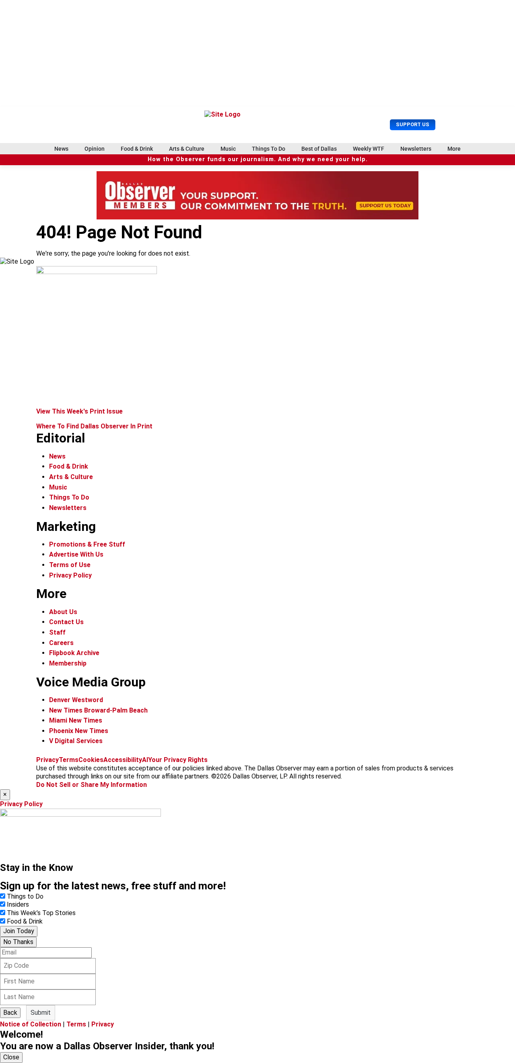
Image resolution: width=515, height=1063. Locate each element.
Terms (68, 760)
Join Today (18, 931)
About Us (63, 612)
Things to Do (25, 896)
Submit (41, 1012)
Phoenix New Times (78, 731)
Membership (68, 663)
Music (228, 148)
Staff (57, 632)
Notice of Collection (30, 1024)
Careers (61, 643)
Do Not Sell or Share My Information (91, 785)
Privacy (47, 760)
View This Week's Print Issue (79, 411)
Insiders (18, 904)
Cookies (90, 760)
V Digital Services (76, 741)
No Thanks (18, 942)
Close (11, 1057)
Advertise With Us (76, 554)
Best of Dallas (319, 148)
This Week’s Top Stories (41, 913)
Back (10, 1012)
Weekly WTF (368, 148)
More (454, 148)
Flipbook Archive (74, 653)
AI (145, 760)
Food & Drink (137, 148)
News (61, 148)
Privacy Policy (70, 575)
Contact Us (66, 622)
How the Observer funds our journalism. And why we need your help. (258, 159)
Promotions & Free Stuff (87, 544)
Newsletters (415, 148)
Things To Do (268, 148)
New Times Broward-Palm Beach (98, 710)
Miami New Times (75, 720)
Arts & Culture (186, 148)
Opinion (94, 148)
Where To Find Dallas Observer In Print (94, 426)
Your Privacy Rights (178, 760)
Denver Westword (76, 700)
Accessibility (122, 760)
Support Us (412, 124)
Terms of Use (70, 565)
